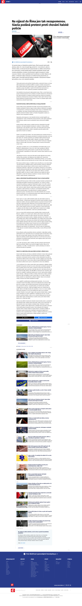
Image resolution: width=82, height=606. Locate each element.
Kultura (7, 566)
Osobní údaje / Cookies (59, 590)
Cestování (57, 563)
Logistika (7, 567)
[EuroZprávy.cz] (3, 1)
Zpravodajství (10, 559)
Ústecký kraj (33, 566)
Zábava (68, 566)
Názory (23, 559)
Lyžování (46, 568)
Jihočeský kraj (33, 567)
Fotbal (59, 1)
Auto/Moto (58, 562)
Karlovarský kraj (34, 575)
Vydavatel (49, 590)
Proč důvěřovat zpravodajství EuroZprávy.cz (23, 62)
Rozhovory (22, 561)
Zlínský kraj (33, 570)
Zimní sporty (47, 569)
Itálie (32, 346)
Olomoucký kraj (33, 568)
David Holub (14, 31)
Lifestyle (68, 563)
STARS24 (69, 559)
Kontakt (46, 590)
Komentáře (22, 563)
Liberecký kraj (33, 574)
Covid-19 (7, 574)
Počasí (7, 568)
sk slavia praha (23, 346)
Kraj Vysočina (33, 576)
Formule (46, 566)
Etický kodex (38, 590)
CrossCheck (8, 573)
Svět (7, 562)
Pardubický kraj (33, 573)
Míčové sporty (47, 567)
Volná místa (66, 590)
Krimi (7, 569)
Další (76, 1)
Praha (32, 561)
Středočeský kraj (34, 562)
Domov (7, 561)
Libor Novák (23, 542)
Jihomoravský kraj (34, 563)
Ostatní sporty (47, 570)
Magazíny (58, 559)
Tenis (67, 1)
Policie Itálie (28, 346)
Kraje (32, 559)
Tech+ (57, 561)
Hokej (63, 1)
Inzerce (53, 590)
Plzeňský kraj (33, 569)
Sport (8, 1)
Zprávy (68, 561)
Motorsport (71, 1)
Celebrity (69, 562)
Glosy (22, 562)
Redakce (42, 590)
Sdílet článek (61, 32)
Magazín (7, 570)
